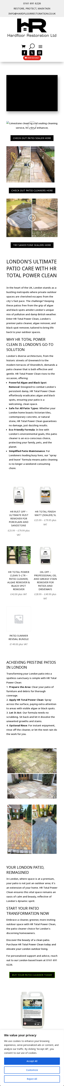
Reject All (32, 1078)
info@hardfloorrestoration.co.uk (32, 13)
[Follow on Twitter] (32, 52)
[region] (32, 1058)
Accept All (32, 1061)
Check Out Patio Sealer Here (32, 138)
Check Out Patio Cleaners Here (32, 190)
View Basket (33, 57)
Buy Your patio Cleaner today (32, 974)
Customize (32, 1070)
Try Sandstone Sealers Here (32, 245)
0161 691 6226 (32, 3)
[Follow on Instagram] (39, 52)
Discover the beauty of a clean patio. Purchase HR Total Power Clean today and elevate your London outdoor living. (31, 944)
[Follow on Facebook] (24, 52)
